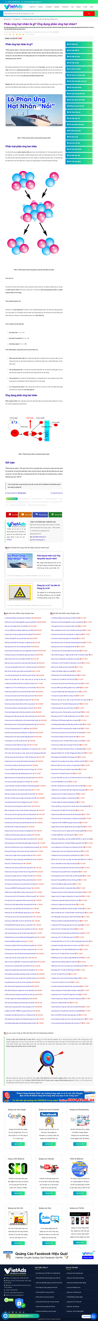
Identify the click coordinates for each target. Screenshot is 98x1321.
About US (32, 7)
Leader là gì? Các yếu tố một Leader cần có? (21, 957)
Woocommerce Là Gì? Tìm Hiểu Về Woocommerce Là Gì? (70, 741)
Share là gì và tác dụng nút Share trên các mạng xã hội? (24, 872)
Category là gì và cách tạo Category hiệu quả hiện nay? (70, 851)
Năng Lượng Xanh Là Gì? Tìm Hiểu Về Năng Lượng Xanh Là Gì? (72, 843)
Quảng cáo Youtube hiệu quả (74, 1292)
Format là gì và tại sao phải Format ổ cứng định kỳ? (69, 872)
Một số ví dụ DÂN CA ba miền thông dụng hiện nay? (69, 1015)
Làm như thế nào (74, 143)
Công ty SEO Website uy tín (73, 1287)
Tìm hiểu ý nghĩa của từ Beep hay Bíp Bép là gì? (21, 998)
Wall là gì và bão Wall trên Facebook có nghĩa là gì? (22, 642)
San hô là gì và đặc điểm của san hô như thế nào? (22, 921)
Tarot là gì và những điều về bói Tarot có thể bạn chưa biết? (25, 667)
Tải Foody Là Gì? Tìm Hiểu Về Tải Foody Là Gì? (67, 810)
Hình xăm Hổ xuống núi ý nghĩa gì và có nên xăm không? (23, 990)
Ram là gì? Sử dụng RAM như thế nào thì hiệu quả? (69, 880)
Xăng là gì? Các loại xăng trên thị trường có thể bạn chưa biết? (72, 761)
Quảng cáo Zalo (45, 1208)
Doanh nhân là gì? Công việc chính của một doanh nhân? (70, 1007)
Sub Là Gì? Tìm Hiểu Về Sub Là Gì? (18, 863)
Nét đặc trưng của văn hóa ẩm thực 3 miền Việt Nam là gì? (25, 757)
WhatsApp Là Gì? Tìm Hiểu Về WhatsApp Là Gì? (68, 970)
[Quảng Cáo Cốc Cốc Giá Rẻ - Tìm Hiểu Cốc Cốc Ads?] (18, 1218)
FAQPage (9, 539)
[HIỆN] (20, 38)
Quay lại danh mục (16, 493)
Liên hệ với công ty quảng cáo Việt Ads (45, 1306)
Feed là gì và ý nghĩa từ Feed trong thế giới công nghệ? (23, 945)
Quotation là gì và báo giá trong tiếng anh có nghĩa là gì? (24, 732)
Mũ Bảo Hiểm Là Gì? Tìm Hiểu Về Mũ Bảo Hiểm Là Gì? (69, 949)
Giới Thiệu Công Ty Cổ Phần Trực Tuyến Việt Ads (48, 1273)
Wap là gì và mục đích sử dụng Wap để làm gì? (68, 646)
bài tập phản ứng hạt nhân (51, 498)
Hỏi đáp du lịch (74, 63)
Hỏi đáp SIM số (74, 50)
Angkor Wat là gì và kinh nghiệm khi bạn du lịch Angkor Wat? (71, 826)
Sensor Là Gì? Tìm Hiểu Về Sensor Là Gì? (66, 773)
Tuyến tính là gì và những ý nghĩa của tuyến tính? (22, 700)
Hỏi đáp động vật (74, 112)
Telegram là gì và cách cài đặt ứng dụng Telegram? (69, 978)
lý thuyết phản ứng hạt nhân (24, 502)
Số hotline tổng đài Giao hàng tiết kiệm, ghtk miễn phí (23, 880)
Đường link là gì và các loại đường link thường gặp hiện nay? (25, 937)
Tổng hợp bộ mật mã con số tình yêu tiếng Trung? (22, 790)
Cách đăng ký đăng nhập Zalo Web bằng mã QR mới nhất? (24, 1023)
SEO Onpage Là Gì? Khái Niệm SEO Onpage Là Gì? (68, 757)
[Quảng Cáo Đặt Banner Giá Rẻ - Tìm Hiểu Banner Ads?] (80, 1119)
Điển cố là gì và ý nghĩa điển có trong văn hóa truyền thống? (25, 962)
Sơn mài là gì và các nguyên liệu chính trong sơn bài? (23, 900)
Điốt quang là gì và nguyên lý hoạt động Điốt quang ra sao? (24, 1019)
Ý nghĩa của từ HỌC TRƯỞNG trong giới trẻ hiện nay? (22, 1011)
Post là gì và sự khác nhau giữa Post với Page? (21, 781)
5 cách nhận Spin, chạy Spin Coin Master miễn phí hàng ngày (25, 786)
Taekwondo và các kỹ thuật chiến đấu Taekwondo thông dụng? (72, 790)
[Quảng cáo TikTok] (80, 1218)
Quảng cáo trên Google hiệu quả (75, 1273)
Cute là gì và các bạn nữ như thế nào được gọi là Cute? (23, 696)
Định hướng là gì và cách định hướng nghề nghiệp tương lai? (25, 843)
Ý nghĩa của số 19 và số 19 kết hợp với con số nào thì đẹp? (24, 687)
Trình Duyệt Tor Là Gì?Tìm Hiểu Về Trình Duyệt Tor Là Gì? (70, 663)
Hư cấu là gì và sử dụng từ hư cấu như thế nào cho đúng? (24, 884)
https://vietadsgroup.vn (38, 540)
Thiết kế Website (76, 1159)
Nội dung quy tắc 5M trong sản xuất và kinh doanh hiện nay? (25, 716)
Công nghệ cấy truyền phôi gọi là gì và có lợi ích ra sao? (70, 945)
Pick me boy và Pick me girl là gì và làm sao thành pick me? (25, 814)
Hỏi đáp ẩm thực (74, 56)
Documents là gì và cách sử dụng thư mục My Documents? (25, 978)
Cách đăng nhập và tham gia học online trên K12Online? (70, 917)
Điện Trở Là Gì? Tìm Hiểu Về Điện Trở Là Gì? (67, 953)
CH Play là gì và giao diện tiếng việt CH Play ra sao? (69, 900)
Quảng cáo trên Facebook (49, 1109)
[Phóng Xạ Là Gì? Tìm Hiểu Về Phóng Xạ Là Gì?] (20, 596)
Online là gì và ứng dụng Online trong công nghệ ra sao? (23, 1007)
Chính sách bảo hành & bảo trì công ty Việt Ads (47, 1301)
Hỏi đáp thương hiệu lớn (77, 94)
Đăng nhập (40, 605)
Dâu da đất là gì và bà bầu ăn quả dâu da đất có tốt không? (25, 974)
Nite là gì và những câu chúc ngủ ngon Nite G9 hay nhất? (24, 794)
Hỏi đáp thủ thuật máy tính (77, 81)
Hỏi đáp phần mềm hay (76, 124)
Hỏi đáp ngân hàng (75, 87)
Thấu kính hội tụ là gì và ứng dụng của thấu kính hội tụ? (23, 859)
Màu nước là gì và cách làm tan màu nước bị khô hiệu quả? (24, 663)
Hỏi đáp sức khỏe (75, 69)
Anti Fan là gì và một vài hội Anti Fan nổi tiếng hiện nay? (24, 818)
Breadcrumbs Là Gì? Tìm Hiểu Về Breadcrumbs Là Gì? (69, 704)
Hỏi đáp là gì (73, 44)
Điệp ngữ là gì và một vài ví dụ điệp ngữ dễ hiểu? (22, 646)
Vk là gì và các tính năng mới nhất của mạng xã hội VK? (23, 904)
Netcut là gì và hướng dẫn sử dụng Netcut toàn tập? (69, 659)
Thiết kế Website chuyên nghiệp (75, 1297)
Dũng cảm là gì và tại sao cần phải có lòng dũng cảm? (23, 831)
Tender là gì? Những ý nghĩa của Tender (66, 671)
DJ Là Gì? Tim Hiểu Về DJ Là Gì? (63, 974)
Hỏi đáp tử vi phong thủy (77, 75)
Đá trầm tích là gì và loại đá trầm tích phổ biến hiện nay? (70, 933)
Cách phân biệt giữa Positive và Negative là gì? (21, 802)
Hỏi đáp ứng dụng (75, 161)
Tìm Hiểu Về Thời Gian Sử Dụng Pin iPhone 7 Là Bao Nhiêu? (71, 749)
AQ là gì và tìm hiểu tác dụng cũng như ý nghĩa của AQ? (70, 728)
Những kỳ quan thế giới (76, 106)
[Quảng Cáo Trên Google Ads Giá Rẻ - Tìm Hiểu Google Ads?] (18, 1119)
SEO (72, 7)
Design (78, 7)
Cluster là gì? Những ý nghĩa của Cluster (66, 884)
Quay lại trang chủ (57, 493)
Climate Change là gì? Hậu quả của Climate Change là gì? (70, 998)
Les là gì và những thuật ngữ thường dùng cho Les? (23, 773)
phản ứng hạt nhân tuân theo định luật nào (37, 505)
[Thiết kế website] (80, 1169)
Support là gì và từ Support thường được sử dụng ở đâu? (70, 896)
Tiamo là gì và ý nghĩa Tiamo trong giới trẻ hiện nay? (23, 855)
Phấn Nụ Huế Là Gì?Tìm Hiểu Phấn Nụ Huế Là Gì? (68, 675)
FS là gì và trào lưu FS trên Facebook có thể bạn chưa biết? (25, 896)
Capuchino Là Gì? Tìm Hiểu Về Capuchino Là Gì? (68, 794)
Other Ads (65, 7)
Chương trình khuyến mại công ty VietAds (46, 1311)
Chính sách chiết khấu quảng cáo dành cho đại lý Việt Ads (48, 1283)
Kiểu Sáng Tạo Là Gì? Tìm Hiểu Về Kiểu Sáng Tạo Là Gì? (70, 716)
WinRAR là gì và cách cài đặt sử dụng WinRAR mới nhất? (70, 957)
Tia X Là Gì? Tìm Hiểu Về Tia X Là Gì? (65, 982)
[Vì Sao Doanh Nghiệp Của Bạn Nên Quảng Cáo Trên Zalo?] (49, 1218)
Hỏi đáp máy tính (74, 155)
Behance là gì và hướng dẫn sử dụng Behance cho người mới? (25, 749)
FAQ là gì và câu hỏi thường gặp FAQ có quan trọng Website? (25, 622)
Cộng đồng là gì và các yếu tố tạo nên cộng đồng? (22, 982)
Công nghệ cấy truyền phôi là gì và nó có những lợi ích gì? (24, 1015)
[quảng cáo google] (49, 1096)
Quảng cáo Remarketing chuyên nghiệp (76, 1282)
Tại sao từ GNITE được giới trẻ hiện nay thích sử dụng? (23, 769)
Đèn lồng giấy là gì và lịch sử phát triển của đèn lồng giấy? (71, 876)
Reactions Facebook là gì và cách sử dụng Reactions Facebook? (26, 847)
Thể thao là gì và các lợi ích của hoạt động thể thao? (23, 917)
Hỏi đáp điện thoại (75, 149)
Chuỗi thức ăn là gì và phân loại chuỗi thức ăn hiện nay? (23, 994)
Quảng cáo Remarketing (79, 1109)
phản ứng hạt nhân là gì (24, 498)
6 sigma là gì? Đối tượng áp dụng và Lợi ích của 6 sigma (70, 925)
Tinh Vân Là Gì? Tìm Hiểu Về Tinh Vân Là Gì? (67, 679)
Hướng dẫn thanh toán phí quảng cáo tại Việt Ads (48, 1278)
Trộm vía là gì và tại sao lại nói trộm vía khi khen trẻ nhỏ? (24, 929)
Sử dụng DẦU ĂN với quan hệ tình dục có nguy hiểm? (23, 925)
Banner (57, 7)
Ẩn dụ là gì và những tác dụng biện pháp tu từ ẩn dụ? (23, 708)
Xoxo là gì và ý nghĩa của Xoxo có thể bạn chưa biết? (23, 876)
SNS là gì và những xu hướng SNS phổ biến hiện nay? (69, 921)
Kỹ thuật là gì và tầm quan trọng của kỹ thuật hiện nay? (23, 822)
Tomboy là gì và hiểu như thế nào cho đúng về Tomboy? (24, 683)
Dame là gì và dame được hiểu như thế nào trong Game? (24, 704)
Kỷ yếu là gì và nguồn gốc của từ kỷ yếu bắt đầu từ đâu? (24, 691)
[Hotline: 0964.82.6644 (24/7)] (5, 1316)
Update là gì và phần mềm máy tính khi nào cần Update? (24, 970)
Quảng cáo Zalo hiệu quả (73, 1306)
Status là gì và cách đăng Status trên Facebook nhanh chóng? (26, 720)
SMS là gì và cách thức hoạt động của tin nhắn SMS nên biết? (72, 966)
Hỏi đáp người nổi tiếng (77, 100)
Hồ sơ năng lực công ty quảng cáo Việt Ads (46, 1287)
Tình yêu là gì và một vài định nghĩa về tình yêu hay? (69, 651)
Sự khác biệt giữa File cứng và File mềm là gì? (21, 638)
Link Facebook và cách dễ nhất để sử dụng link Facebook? (24, 953)
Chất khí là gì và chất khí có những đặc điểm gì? (68, 888)
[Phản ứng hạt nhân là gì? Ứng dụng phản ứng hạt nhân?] (34, 110)
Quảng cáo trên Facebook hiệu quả (75, 1278)
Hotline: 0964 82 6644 (14, 2)
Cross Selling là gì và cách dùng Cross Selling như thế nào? (71, 847)
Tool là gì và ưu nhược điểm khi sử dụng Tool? (21, 745)
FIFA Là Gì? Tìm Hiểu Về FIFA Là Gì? (64, 1002)
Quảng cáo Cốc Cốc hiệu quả (74, 1301)
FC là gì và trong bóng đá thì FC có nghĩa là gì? (21, 728)
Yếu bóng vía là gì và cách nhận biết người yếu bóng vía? (24, 655)
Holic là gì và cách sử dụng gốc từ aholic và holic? (22, 806)
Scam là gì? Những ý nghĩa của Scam (19, 941)
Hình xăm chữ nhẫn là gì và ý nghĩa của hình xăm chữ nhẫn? (25, 798)
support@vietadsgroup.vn (39, 537)
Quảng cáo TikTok (77, 1208)
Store (85, 7)
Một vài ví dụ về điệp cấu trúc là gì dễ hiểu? (21, 626)
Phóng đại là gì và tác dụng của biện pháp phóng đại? (23, 736)
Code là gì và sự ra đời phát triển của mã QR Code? (22, 966)
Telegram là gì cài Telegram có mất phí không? (68, 798)
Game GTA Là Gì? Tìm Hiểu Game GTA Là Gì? (67, 929)
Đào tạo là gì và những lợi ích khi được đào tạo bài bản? (23, 1002)
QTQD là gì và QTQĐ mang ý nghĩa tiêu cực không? (22, 835)
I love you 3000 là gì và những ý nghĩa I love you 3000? (23, 630)
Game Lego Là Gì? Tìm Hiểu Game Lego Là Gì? (67, 937)
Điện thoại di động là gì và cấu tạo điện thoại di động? (23, 933)
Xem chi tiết (18, 1144)
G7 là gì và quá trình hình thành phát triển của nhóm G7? (70, 1023)
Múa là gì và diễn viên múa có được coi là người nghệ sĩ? (70, 765)
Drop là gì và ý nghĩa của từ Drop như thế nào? (67, 904)
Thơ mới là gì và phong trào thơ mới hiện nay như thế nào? (24, 675)
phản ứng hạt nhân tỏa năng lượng (41, 502)
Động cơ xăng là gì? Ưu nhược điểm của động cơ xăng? (70, 990)
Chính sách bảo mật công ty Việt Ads (45, 1297)
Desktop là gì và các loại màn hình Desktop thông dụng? (24, 761)
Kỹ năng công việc (75, 131)
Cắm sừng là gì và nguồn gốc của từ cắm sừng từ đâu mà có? (72, 1019)
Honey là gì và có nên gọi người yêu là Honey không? (23, 634)
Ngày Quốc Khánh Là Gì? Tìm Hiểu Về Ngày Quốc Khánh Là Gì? (71, 753)
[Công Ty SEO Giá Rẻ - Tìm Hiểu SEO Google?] (18, 1169)
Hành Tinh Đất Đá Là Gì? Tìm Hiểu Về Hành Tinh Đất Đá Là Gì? (72, 912)
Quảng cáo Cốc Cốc (15, 1208)
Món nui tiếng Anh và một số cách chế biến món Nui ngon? (24, 810)
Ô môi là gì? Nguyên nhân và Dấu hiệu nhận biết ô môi (23, 712)
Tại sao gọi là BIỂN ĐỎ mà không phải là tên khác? (22, 888)
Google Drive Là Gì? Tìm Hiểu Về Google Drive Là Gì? (69, 994)
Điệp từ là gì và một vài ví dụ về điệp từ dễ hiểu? (22, 659)
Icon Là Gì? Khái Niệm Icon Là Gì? (64, 781)
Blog (91, 7)
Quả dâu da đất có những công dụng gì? (19, 826)
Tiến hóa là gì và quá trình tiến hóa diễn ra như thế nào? (24, 839)
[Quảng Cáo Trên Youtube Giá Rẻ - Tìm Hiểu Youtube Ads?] (49, 1169)
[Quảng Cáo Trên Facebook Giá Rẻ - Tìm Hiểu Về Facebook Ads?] (49, 1119)
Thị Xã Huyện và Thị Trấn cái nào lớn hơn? (20, 741)
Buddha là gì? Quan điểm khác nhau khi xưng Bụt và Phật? (71, 908)
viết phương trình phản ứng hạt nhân (17, 505)
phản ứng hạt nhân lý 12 (37, 498)
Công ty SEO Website (16, 1159)
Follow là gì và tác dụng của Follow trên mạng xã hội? (23, 867)
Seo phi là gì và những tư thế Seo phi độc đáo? (21, 765)
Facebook (48, 7)
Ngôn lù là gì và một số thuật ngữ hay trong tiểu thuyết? (24, 777)
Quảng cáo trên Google (17, 1109)
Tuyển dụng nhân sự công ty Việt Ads (45, 1292)
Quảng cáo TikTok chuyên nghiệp (75, 1311)
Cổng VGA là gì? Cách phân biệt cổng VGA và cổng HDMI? (70, 1011)
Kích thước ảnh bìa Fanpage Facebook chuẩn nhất (22, 986)
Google (40, 7)
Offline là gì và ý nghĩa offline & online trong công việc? (23, 892)
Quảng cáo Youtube (46, 1159)
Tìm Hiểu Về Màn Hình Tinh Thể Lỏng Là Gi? (67, 835)
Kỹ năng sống (73, 137)
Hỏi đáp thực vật (74, 118)
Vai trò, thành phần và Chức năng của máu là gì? (68, 863)
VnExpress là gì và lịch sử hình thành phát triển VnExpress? (71, 892)
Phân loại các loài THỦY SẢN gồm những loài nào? (22, 912)
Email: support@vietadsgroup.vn (32, 2)
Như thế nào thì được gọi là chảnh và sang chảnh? (22, 671)
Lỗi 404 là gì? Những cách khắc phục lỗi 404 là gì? (23, 618)
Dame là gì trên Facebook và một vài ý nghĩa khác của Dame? (25, 651)
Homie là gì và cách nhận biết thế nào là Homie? (22, 908)
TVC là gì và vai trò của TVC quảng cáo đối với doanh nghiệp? (71, 831)
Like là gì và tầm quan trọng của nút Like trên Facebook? (24, 851)
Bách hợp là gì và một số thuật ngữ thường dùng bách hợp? (25, 724)
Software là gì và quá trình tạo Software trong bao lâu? (24, 949)
